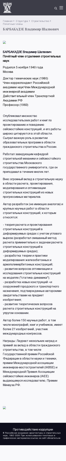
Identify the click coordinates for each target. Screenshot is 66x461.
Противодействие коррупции (33, 429)
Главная (7, 21)
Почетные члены (13, 24)
